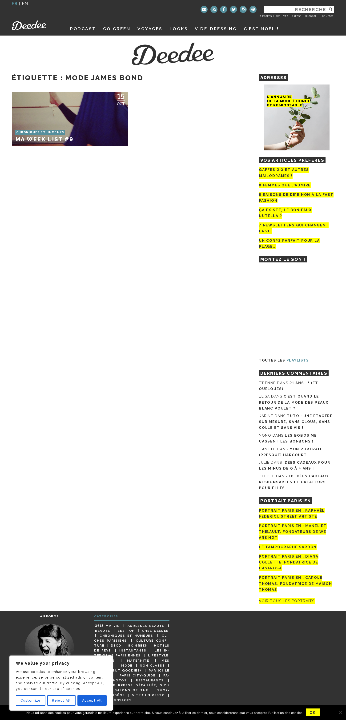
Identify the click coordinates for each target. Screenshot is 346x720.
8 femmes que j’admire (285, 185)
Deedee (36, 25)
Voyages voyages (113, 700)
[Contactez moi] (204, 9)
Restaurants (150, 680)
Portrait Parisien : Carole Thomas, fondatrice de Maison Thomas (295, 584)
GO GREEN (116, 28)
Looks (179, 28)
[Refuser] (340, 712)
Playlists (297, 360)
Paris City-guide (137, 675)
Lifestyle (158, 655)
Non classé (152, 665)
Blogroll (311, 16)
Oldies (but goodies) (118, 670)
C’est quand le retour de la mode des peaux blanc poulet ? (294, 402)
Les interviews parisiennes (131, 652)
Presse (296, 16)
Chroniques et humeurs (126, 635)
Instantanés (132, 650)
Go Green (138, 645)
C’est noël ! (261, 28)
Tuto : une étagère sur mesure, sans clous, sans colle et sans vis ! (296, 422)
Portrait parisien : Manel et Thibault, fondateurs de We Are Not (293, 532)
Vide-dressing (216, 28)
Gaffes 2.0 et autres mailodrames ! (284, 173)
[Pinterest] (253, 9)
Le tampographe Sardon (288, 547)
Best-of (125, 630)
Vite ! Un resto (148, 695)
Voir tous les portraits (287, 601)
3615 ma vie (107, 625)
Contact (328, 16)
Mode (127, 665)
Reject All (61, 700)
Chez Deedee (155, 630)
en (25, 3)
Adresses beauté (146, 625)
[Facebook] (223, 9)
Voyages (150, 28)
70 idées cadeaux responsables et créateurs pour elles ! (294, 482)
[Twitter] (233, 9)
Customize (30, 700)
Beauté (102, 630)
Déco (116, 645)
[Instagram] (243, 9)
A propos (266, 16)
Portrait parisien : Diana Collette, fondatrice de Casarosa (288, 562)
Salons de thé (131, 690)
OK (313, 712)
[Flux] (213, 9)
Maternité (138, 660)
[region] (61, 683)
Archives (282, 16)
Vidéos (118, 695)
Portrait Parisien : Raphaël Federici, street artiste (292, 513)
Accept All (92, 700)
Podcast (83, 28)
